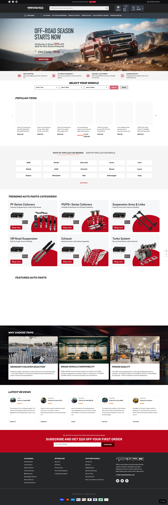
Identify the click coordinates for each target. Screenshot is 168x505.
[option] (84, 44)
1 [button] (81, 67)
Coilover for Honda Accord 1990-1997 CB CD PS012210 (103, 129)
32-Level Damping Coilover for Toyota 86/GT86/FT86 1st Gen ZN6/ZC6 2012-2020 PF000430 (84, 312)
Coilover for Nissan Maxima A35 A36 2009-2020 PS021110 (144, 312)
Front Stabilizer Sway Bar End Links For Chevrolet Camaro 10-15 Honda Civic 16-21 (124, 129)
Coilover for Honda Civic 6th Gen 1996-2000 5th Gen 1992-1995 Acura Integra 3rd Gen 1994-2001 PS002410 (44, 129)
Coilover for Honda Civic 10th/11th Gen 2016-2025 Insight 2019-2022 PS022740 (64, 129)
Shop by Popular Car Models (100, 153)
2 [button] (84, 67)
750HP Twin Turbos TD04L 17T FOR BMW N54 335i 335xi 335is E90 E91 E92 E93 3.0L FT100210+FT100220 (143, 129)
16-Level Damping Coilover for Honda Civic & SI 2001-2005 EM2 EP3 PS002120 (44, 312)
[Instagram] (117, 480)
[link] (32, 76)
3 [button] (86, 67)
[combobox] (46, 87)
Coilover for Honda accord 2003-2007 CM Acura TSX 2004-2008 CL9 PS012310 (23, 312)
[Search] (79, 8)
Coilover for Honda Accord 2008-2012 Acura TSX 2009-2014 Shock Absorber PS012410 (63, 312)
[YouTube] (127, 480)
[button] (155, 115)
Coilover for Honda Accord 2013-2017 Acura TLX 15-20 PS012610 (102, 312)
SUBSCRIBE (108, 444)
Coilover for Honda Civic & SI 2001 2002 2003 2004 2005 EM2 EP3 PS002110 (24, 129)
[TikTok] (122, 480)
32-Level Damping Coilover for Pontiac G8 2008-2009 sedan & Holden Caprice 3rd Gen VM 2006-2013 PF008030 (84, 129)
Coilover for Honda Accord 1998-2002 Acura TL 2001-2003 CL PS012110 (124, 312)
